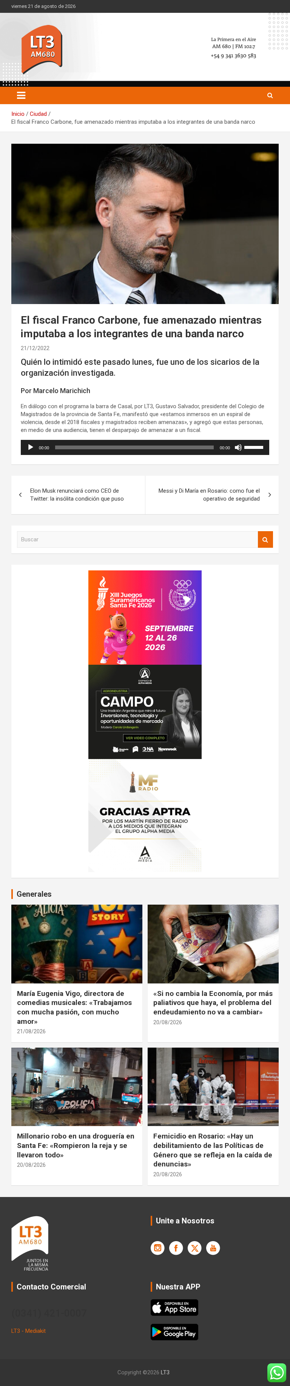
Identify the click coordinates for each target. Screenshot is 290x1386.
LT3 (165, 1372)
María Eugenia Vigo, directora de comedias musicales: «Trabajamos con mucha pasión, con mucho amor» (74, 1007)
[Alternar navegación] (21, 95)
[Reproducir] (30, 447)
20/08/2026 (167, 1022)
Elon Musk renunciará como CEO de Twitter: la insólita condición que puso (77, 494)
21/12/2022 (35, 348)
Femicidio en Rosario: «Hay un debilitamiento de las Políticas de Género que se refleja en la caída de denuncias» (212, 1150)
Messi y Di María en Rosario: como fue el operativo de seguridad (209, 494)
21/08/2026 (31, 1031)
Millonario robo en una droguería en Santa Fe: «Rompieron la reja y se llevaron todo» (75, 1145)
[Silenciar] (238, 447)
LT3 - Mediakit (28, 1331)
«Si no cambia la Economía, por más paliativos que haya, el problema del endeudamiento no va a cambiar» (213, 1002)
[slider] (254, 446)
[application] (145, 447)
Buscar (265, 539)
